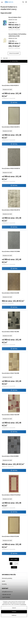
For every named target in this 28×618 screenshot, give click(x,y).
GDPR (3, 581)
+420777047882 (6, 597)
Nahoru (14, 567)
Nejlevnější (5, 58)
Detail (15, 102)
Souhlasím (14, 611)
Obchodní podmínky (7, 578)
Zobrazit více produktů (14, 53)
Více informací (23, 604)
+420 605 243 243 (6, 594)
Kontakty (4, 584)
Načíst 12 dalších (14, 559)
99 (16, 563)
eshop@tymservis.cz (7, 592)
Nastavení (14, 607)
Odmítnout (14, 615)
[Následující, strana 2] (14, 563)
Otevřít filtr (14, 61)
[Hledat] (23, 2)
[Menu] (2, 2)
